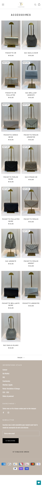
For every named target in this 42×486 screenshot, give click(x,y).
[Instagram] (8, 412)
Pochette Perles (31, 219)
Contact (5, 369)
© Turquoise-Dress (21, 452)
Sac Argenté (10, 261)
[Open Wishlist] (39, 483)
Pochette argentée (31, 303)
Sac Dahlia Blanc (11, 345)
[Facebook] (3, 412)
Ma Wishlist (6, 373)
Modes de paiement (8, 396)
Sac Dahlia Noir (31, 53)
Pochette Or (10, 53)
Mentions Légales (8, 384)
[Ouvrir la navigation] (3, 4)
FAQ (4, 377)
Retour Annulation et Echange (11, 388)
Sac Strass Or (31, 177)
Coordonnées (6, 381)
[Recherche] (35, 4)
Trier (20, 357)
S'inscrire (11, 441)
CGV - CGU (6, 392)
